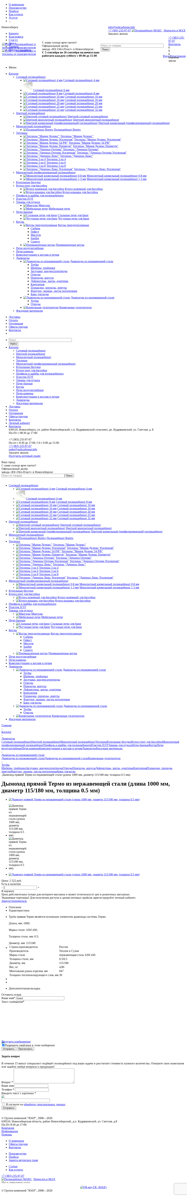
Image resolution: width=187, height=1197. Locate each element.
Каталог (14, 73)
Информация (9, 1131)
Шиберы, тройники (13, 768)
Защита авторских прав (23, 1160)
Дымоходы (23, 258)
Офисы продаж (18, 326)
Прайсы (14, 1156)
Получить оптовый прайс (25, 455)
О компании (16, 1140)
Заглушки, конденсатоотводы (44, 768)
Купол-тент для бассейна (31, 185)
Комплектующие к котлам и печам (37, 254)
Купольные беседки (28, 182)
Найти (13, 343)
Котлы (20, 221)
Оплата (13, 320)
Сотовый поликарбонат (31, 76)
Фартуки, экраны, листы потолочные (34, 771)
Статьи (13, 1166)
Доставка (14, 316)
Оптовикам (16, 323)
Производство (17, 1153)
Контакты (174, 44)
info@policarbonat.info (121, 27)
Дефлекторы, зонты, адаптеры (114, 768)
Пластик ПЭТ (24, 198)
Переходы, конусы (84, 768)
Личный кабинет (19, 423)
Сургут (13, 40)
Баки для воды (66, 771)
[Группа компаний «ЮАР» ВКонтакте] (93, 1187)
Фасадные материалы (29, 310)
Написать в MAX (174, 30)
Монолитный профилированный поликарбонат (46, 172)
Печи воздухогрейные (30, 248)
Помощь (6, 1134)
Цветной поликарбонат (30, 113)
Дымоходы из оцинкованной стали (66, 758)
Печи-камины (24, 251)
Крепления (140, 768)
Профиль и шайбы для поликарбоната (40, 195)
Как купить (16, 1169)
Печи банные (24, 211)
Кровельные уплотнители (104, 758)
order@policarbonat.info (23, 449)
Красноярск (16, 36)
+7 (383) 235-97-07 (119, 30)
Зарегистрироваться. (14, 901)
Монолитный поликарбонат (33, 126)
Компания (7, 1128)
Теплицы (21, 132)
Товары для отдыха (28, 202)
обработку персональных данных (44, 1104)
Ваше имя (8, 998)
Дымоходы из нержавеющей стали (23, 758)
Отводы (67, 768)
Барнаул (14, 33)
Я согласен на (35, 1104)
